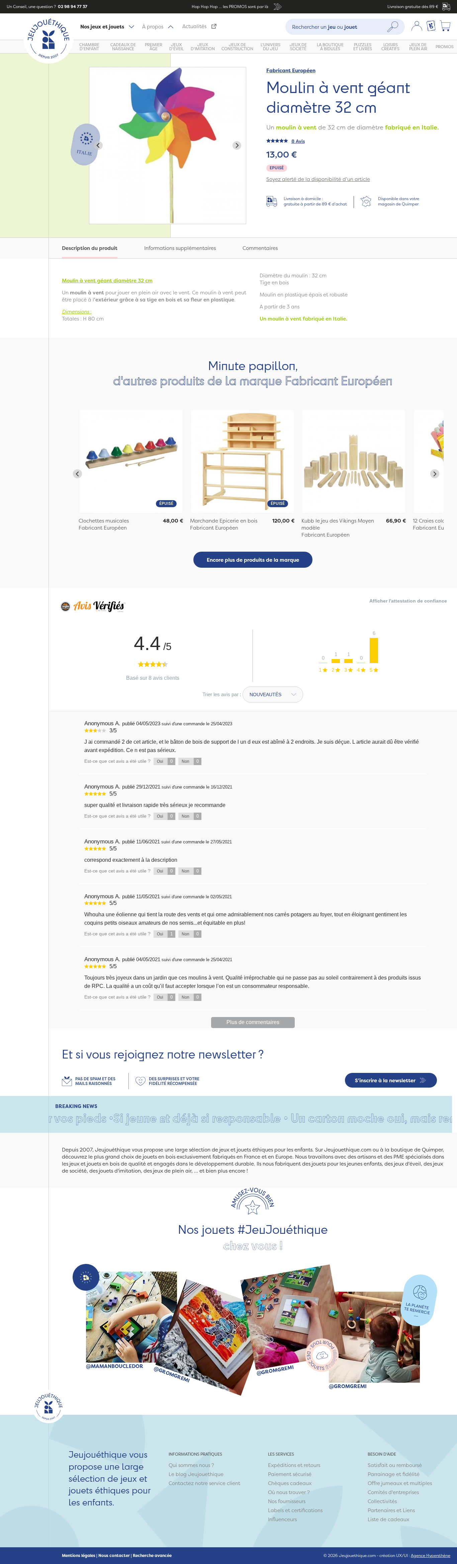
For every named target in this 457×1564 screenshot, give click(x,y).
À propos (152, 26)
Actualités (194, 26)
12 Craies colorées (434, 520)
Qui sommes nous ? (191, 1465)
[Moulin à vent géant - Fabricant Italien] (131, 461)
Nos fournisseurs (286, 1501)
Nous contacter (114, 1555)
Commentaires (260, 248)
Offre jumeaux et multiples (400, 1483)
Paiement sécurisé (289, 1474)
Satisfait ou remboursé (395, 1465)
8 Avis (298, 141)
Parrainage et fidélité (394, 1474)
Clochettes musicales (104, 520)
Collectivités (382, 1501)
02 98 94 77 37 (72, 6)
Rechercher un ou (324, 26)
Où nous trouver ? (289, 1492)
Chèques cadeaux (289, 1483)
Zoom (96, 70)
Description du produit (89, 248)
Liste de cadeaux (388, 1519)
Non (190, 761)
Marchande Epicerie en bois (223, 520)
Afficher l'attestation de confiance (408, 601)
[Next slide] (237, 145)
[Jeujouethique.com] (48, 61)
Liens (409, 1510)
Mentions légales (78, 1555)
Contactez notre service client (204, 1483)
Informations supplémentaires (180, 248)
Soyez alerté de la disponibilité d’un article (318, 179)
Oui (165, 761)
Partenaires (381, 1510)
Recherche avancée (152, 1555)
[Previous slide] (98, 145)
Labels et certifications (295, 1510)
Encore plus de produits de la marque (253, 559)
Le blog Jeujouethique (196, 1474)
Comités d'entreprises (393, 1492)
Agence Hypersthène (430, 1555)
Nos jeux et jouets (102, 26)
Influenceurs (282, 1519)
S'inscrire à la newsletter (385, 1080)
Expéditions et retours (294, 1465)
